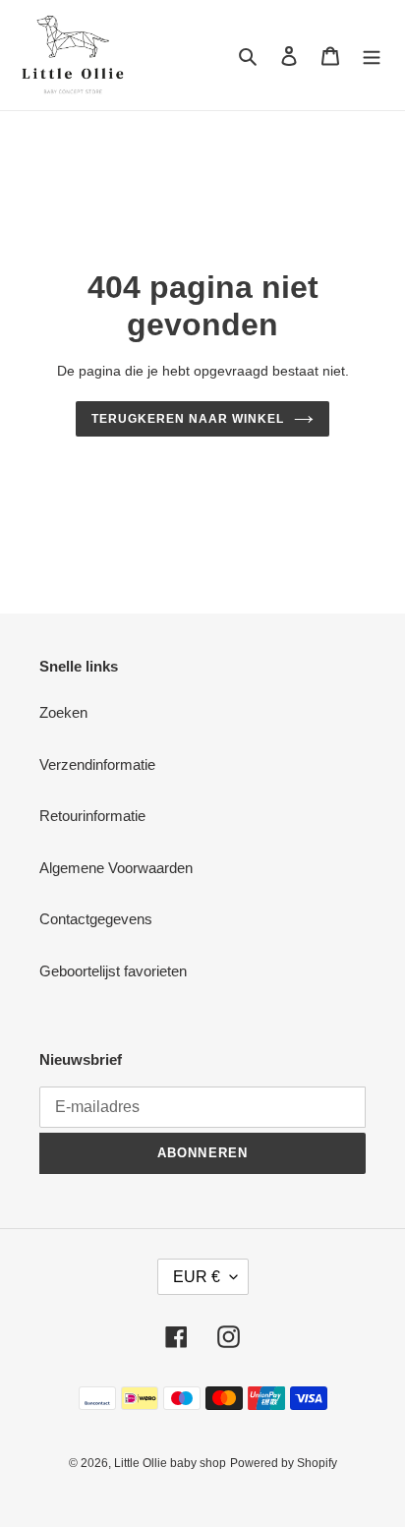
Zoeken (63, 712)
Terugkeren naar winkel (187, 419)
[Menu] (371, 55)
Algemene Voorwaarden (116, 867)
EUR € (196, 1276)
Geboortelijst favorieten (113, 971)
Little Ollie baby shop (170, 1463)
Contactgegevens (95, 918)
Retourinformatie (92, 815)
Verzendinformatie (97, 764)
